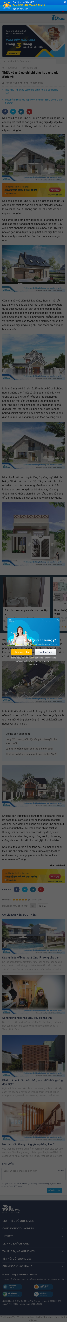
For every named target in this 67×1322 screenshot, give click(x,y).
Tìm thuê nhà (45, 651)
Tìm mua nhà (22, 651)
